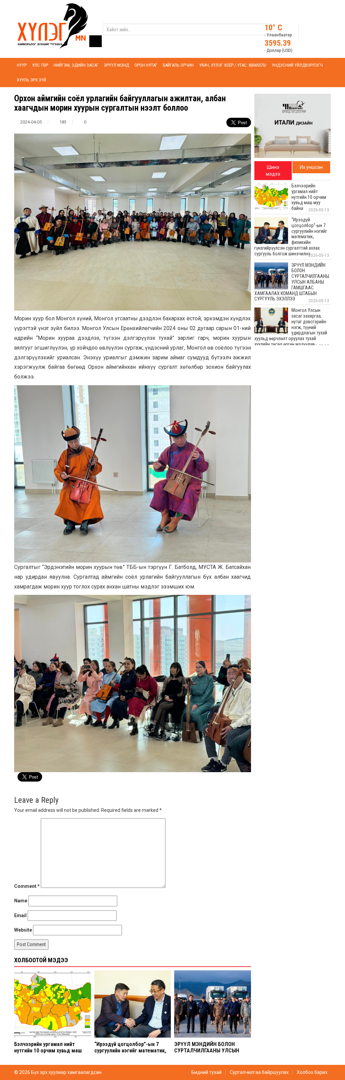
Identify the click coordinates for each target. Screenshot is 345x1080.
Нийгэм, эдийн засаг (76, 65)
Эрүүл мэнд (116, 65)
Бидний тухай (206, 1072)
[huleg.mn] (53, 25)
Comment (27, 886)
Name (20, 900)
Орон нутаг (145, 65)
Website (23, 930)
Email (20, 915)
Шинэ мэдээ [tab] (273, 171)
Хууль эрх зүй (31, 79)
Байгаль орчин (178, 65)
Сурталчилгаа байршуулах (259, 1072)
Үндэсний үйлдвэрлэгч (297, 65)
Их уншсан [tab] (311, 167)
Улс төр (40, 65)
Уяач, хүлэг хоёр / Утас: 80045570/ (232, 65)
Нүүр (22, 65)
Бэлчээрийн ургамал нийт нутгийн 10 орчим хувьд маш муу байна (48, 1050)
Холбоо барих (312, 1072)
